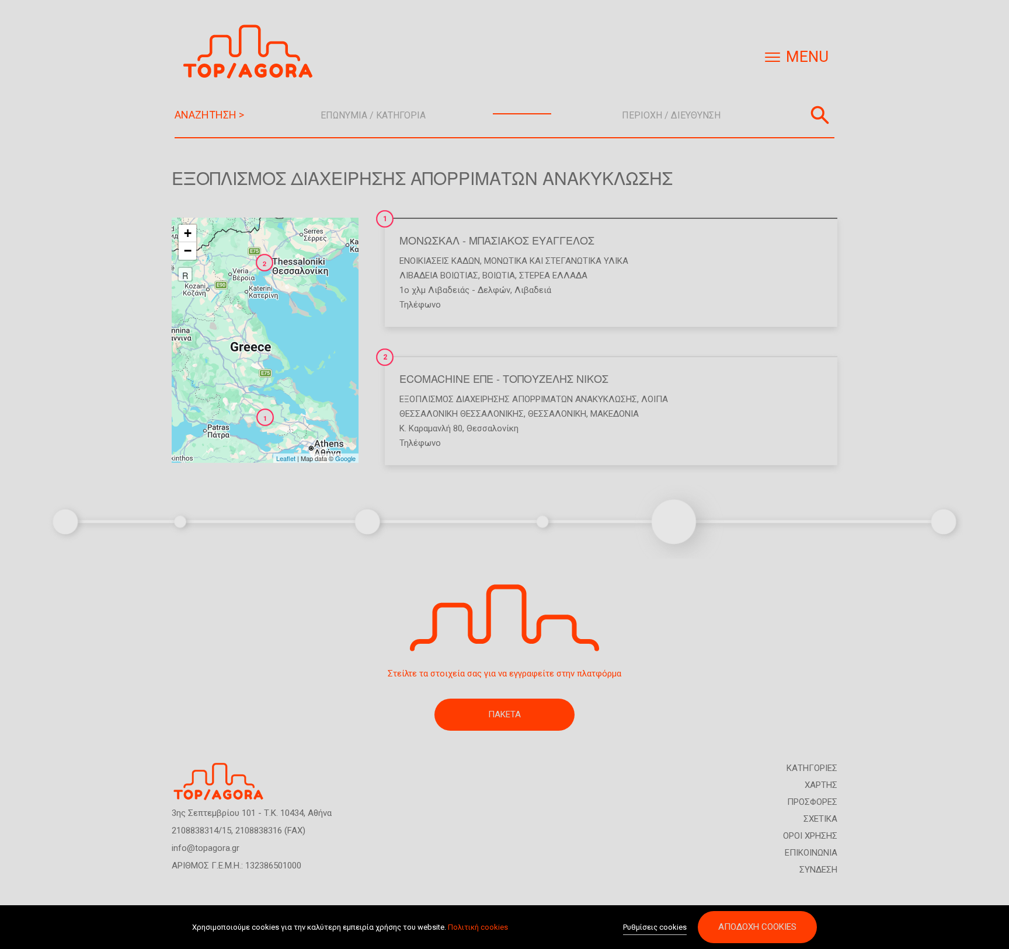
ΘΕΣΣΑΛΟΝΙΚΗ (557, 414)
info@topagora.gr (205, 848)
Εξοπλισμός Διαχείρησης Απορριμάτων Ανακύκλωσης (518, 399)
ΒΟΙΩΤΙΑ (498, 275)
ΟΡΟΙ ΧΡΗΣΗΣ (810, 836)
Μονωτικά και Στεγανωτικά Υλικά (556, 261)
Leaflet (285, 458)
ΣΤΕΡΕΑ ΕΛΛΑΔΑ (553, 275)
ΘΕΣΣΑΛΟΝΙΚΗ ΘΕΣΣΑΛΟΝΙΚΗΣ (461, 414)
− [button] (188, 250)
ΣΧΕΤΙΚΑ (820, 819)
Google (345, 458)
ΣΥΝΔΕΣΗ (818, 869)
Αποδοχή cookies (757, 927)
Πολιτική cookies (478, 927)
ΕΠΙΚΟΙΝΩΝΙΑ (811, 852)
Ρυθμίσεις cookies (655, 927)
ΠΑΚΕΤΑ (504, 714)
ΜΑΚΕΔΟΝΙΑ (614, 414)
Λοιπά (654, 399)
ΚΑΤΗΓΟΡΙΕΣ (812, 768)
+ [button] (188, 233)
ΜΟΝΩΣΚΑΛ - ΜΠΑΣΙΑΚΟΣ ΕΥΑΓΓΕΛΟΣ (496, 239)
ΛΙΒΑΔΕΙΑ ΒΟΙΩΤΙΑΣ (438, 275)
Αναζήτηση (819, 115)
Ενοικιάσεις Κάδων (439, 261)
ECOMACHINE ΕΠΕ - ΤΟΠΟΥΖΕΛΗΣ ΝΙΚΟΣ (503, 378)
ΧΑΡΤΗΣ (821, 785)
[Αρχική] (252, 51)
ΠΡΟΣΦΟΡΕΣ (812, 802)
